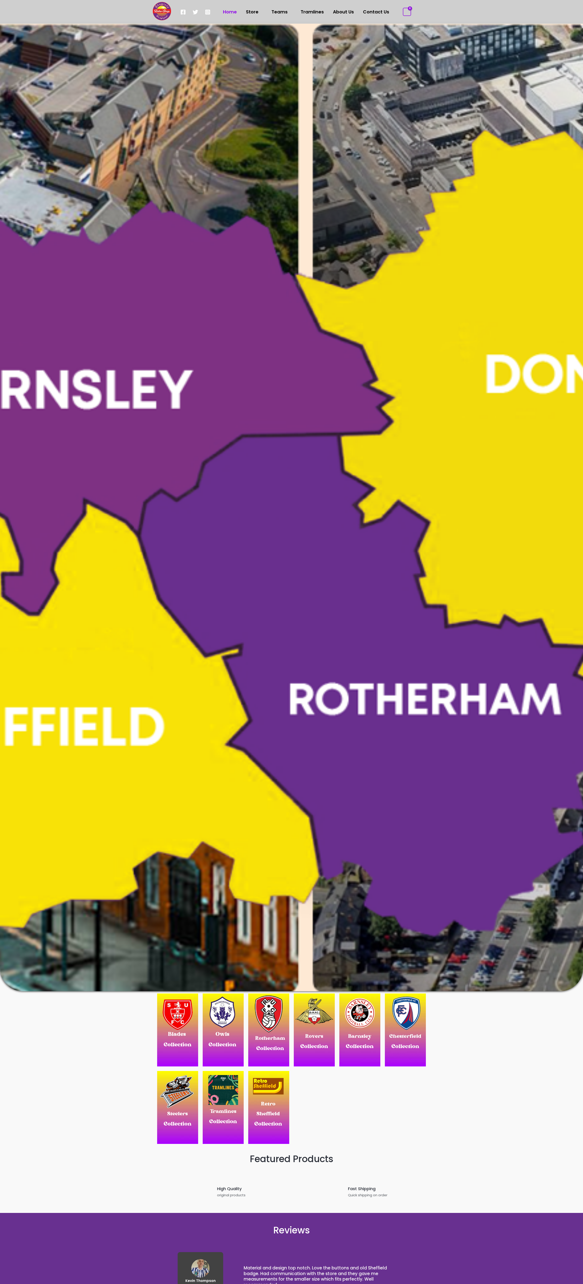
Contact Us (376, 12)
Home (230, 12)
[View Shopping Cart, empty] (407, 12)
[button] (417, 12)
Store (252, 12)
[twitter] (196, 12)
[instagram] (208, 12)
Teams (279, 12)
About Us (343, 12)
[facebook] (184, 12)
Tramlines (312, 12)
